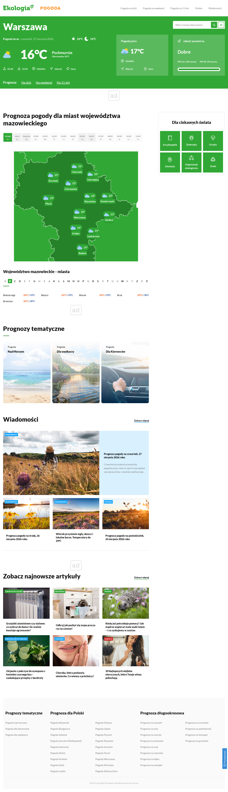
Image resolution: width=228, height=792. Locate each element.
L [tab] (59, 281)
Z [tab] (137, 281)
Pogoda (50, 8)
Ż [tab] (147, 281)
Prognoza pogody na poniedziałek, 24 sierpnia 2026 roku (124, 537)
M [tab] (68, 281)
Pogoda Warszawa (105, 759)
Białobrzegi (9, 295)
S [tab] (98, 281)
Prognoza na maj (149, 747)
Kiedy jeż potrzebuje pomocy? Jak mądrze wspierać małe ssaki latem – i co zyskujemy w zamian (125, 627)
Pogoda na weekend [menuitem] (153, 8)
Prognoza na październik (198, 729)
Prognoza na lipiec (149, 759)
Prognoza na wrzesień (196, 723)
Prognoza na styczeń (151, 723)
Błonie (82, 295)
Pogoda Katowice (59, 747)
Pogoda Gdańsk (58, 735)
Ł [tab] (64, 281)
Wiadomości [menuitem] (215, 8)
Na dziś (26, 82)
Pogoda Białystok (59, 723)
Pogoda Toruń (102, 753)
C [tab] (15, 281)
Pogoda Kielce (57, 753)
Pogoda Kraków (58, 759)
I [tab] (44, 281)
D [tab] (20, 281)
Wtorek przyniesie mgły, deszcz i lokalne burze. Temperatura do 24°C (74, 537)
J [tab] (49, 281)
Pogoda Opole (102, 729)
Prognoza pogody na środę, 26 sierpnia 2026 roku (23, 537)
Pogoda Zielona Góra (106, 771)
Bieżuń (44, 295)
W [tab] (122, 281)
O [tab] (78, 281)
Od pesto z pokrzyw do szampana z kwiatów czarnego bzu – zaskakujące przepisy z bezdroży (25, 674)
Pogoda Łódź (57, 765)
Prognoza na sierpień (151, 765)
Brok (119, 295)
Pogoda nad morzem (16, 723)
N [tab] (73, 281)
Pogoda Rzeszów (104, 741)
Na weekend (44, 82)
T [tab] (108, 281)
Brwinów (8, 301)
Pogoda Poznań (103, 735)
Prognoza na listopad (196, 735)
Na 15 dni (63, 82)
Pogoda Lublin (58, 771)
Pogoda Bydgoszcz (60, 729)
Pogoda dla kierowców (17, 729)
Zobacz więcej (141, 420)
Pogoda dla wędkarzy (16, 735)
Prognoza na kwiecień (151, 741)
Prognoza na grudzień (196, 741)
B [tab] (10, 281)
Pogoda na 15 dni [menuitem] (179, 8)
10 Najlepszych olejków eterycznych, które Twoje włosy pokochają (123, 674)
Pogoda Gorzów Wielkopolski (66, 741)
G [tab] (34, 281)
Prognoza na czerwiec (151, 753)
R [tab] (93, 281)
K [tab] (54, 281)
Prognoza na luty (149, 729)
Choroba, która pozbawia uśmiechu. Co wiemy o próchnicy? (75, 674)
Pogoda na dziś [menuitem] (129, 8)
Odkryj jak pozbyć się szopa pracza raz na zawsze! (75, 627)
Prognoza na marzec (151, 735)
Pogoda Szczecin (104, 747)
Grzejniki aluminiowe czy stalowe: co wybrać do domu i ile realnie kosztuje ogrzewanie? (25, 627)
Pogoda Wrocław (104, 765)
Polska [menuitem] (198, 8)
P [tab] (83, 281)
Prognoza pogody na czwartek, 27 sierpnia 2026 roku (123, 455)
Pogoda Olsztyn (103, 723)
